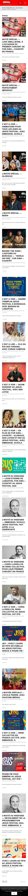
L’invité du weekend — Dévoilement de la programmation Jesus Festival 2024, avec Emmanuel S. (13, 820)
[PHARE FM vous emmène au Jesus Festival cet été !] (14, 761)
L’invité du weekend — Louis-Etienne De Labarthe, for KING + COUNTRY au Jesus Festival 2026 (13, 481)
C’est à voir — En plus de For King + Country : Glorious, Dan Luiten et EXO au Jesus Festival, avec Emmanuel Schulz (13, 436)
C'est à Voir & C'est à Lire (20, 742)
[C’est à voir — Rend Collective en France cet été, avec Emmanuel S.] (14, 720)
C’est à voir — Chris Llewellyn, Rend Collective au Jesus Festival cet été (13, 610)
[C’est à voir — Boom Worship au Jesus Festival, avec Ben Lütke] (14, 372)
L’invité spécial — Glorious (12, 174)
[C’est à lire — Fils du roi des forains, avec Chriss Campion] (14, 331)
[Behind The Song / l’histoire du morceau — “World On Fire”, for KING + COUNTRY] (14, 238)
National (13, 53)
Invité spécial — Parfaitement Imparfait (11, 88)
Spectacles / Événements (14, 652)
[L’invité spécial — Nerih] (14, 200)
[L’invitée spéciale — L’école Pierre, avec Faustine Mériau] (14, 679)
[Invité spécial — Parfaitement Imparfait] (14, 73)
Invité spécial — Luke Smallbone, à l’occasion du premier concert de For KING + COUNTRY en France (13, 45)
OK (14, 893)
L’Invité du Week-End (19, 487)
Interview (9, 53)
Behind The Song (21, 262)
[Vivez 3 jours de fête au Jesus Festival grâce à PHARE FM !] (14, 848)
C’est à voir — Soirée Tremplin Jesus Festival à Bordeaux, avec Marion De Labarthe (14, 304)
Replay (12, 135)
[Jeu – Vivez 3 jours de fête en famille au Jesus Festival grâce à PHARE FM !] (14, 633)
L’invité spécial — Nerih (12, 214)
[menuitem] (25, 3)
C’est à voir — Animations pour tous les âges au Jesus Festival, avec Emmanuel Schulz (13, 129)
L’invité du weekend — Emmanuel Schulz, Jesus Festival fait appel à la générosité (13, 524)
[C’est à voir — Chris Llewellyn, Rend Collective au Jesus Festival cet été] (14, 594)
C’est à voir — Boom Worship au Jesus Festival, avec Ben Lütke (13, 388)
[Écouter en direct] (20, 3)
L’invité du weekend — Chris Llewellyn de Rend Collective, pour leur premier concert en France (13, 566)
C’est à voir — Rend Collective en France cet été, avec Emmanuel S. (14, 736)
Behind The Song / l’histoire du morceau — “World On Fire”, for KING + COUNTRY (13, 256)
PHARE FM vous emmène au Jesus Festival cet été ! (12, 776)
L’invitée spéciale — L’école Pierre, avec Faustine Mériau (13, 695)
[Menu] (25, 3)
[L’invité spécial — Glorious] (14, 161)
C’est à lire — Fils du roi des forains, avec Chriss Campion (14, 346)
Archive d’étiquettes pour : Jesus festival (12, 8)
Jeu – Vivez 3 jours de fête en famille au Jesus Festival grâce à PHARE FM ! (12, 647)
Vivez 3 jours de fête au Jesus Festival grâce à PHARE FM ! (14, 863)
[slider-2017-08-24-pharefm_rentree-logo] (11, 3)
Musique (8, 262)
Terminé (21, 652)
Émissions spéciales (19, 53)
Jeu (7, 652)
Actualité (4, 53)
